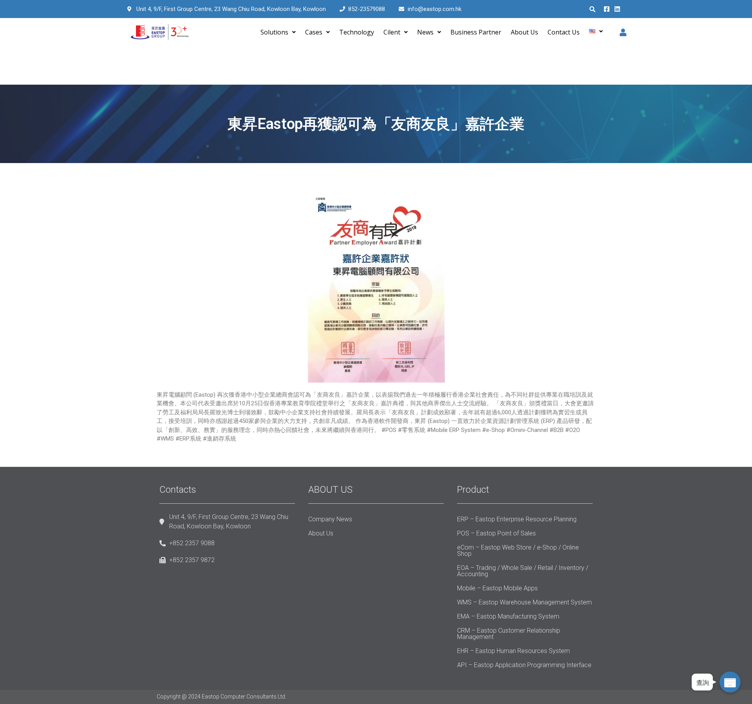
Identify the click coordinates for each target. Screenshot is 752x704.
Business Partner (475, 32)
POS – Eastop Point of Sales (496, 533)
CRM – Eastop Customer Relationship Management (508, 633)
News (425, 32)
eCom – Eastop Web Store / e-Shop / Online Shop (518, 550)
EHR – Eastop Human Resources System (513, 651)
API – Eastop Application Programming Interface (524, 665)
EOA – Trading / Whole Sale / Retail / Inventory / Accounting (522, 571)
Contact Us (564, 32)
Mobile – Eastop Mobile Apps (497, 588)
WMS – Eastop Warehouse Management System (524, 602)
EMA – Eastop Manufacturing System (508, 616)
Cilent (391, 32)
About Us (524, 32)
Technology (356, 32)
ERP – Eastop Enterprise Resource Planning (517, 519)
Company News (330, 519)
